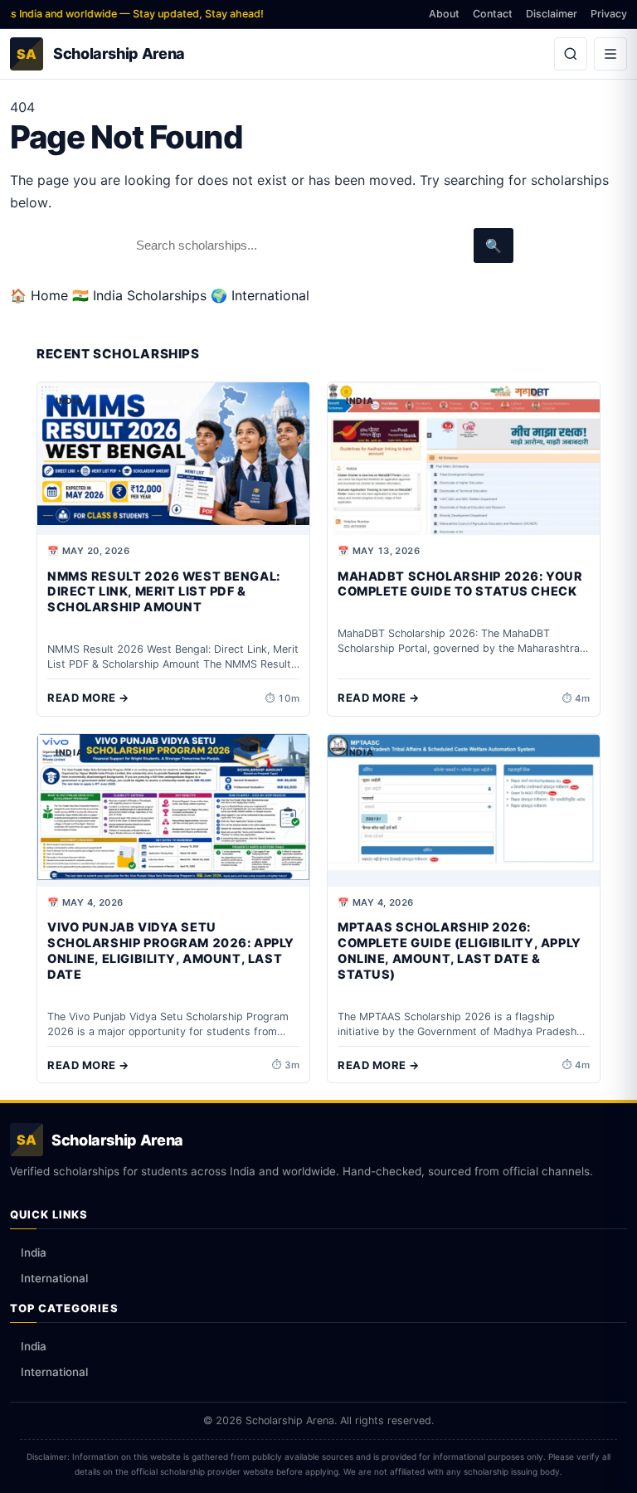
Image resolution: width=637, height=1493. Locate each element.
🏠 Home (39, 295)
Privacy (609, 13)
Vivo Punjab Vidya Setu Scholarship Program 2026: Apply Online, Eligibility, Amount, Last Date (170, 951)
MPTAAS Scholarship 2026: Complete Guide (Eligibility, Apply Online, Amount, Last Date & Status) (459, 951)
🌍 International (260, 295)
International (54, 1278)
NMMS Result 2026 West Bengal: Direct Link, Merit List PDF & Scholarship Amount (163, 592)
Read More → (88, 697)
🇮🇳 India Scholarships (139, 295)
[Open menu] (610, 54)
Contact (493, 13)
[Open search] (570, 54)
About (444, 13)
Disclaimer (551, 13)
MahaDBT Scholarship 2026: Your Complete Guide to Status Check (460, 584)
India (33, 1252)
